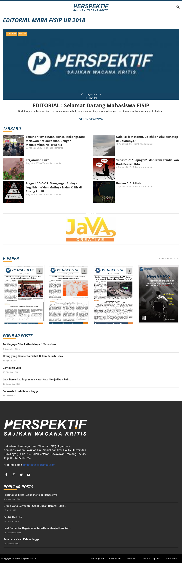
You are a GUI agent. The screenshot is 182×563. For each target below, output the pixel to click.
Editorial (11, 34)
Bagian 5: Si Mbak (128, 183)
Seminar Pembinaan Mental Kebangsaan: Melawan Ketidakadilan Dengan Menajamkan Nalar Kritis (55, 141)
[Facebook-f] (6, 475)
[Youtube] (29, 475)
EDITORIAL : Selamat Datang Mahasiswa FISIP (91, 105)
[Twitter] (21, 475)
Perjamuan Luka (37, 160)
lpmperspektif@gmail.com (39, 464)
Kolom (22, 34)
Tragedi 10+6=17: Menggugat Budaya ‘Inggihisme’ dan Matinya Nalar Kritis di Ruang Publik (54, 187)
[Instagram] (14, 475)
